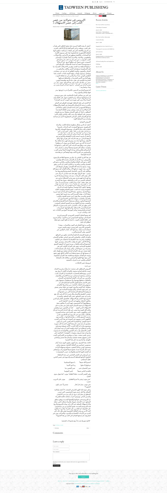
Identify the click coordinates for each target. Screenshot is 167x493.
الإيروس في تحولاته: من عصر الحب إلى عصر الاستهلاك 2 (69, 15)
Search (114, 1)
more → (97, 83)
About (94, 13)
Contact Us (82, 481)
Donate (109, 13)
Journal (80, 13)
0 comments (75, 26)
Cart (108, 1)
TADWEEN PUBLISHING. (79, 483)
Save (101, 15)
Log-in (100, 1)
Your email (55, 449)
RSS (93, 2)
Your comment (56, 451)
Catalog (64, 13)
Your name (55, 446)
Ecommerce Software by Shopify (92, 483)
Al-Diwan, (57, 425)
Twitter (97, 2)
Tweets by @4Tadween (101, 90)
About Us (65, 481)
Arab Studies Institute (73, 481)
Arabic (61, 425)
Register (83, 477)
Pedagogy (87, 13)
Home (57, 13)
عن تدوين (102, 13)
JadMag (107, 481)
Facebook (95, 2)
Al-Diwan (72, 13)
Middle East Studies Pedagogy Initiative (96, 481)
